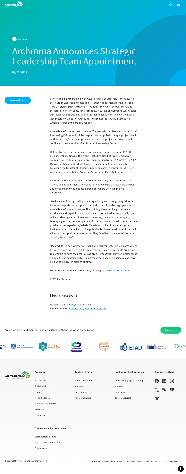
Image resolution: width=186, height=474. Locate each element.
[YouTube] (172, 389)
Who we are (40, 380)
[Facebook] (157, 381)
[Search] (170, 4)
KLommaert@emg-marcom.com (88, 308)
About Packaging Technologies (130, 380)
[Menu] (178, 4)
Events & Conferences (45, 403)
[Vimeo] (157, 398)
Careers (38, 392)
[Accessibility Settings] (181, 469)
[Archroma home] (14, 4)
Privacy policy (161, 461)
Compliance (41, 448)
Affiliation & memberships (48, 442)
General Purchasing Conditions (139, 461)
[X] (157, 390)
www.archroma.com (117, 270)
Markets (79, 386)
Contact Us (40, 415)
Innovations (81, 392)
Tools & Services (83, 398)
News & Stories (42, 398)
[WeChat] (164, 389)
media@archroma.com (80, 304)
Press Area (40, 409)
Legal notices (175, 461)
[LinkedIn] (164, 381)
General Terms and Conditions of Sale (106, 461)
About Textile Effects (85, 380)
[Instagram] (172, 381)
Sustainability (42, 386)
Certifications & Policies (47, 436)
